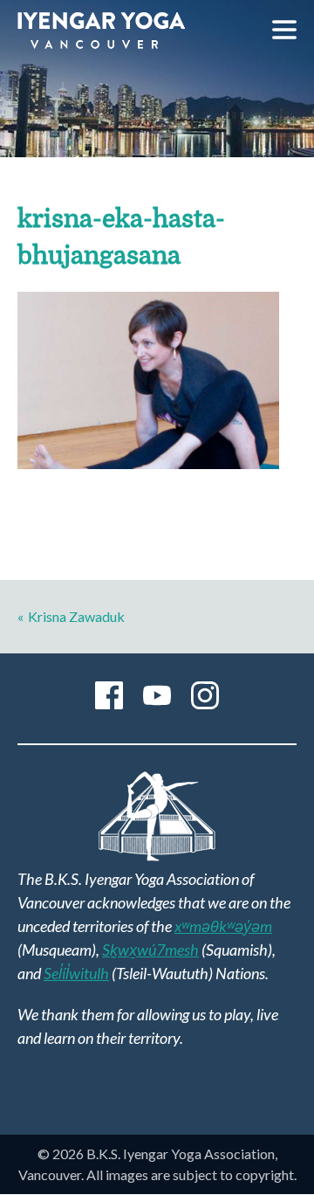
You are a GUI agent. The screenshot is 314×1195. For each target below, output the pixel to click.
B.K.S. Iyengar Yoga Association (101, 30)
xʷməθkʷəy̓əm (223, 926)
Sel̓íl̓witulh (76, 973)
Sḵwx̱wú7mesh (150, 949)
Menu (284, 29)
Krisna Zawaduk (76, 616)
